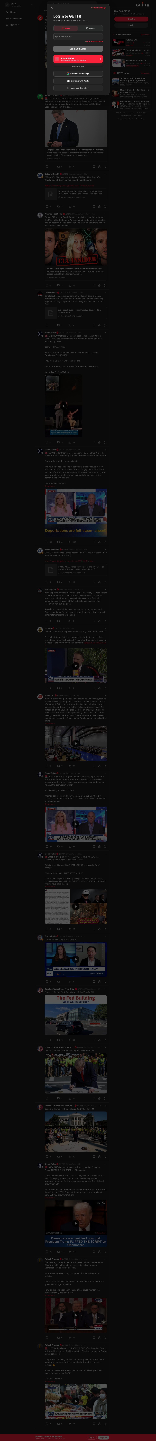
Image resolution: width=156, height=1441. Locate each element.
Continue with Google (79, 73)
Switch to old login (98, 8)
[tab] (66, 28)
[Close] (52, 8)
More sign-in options (80, 88)
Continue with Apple (80, 81)
